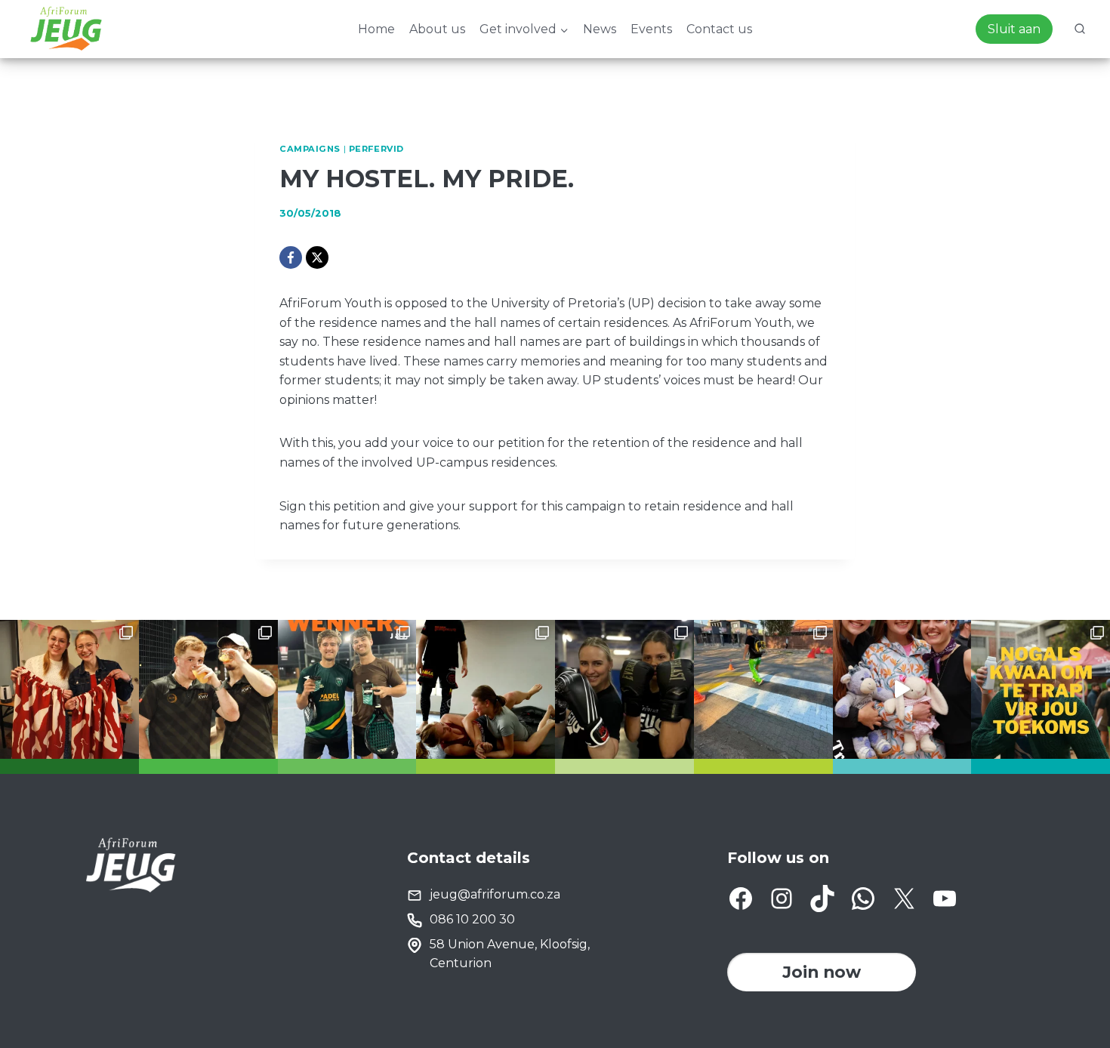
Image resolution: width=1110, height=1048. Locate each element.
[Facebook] (290, 257)
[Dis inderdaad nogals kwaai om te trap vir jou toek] (1040, 689)
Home (376, 29)
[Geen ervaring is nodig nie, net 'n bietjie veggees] (624, 689)
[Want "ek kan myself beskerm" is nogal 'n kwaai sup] (485, 689)
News (599, 29)
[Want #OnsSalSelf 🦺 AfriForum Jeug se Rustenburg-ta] (763, 689)
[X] (317, 257)
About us (437, 29)
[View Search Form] (1080, 29)
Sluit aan (1014, 29)
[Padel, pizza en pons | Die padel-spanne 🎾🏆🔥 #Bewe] (347, 689)
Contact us (719, 29)
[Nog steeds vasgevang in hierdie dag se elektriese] (902, 689)
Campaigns (310, 148)
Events (651, 29)
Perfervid (376, 148)
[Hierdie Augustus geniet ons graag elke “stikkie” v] (69, 689)
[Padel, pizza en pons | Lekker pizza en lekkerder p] (208, 689)
